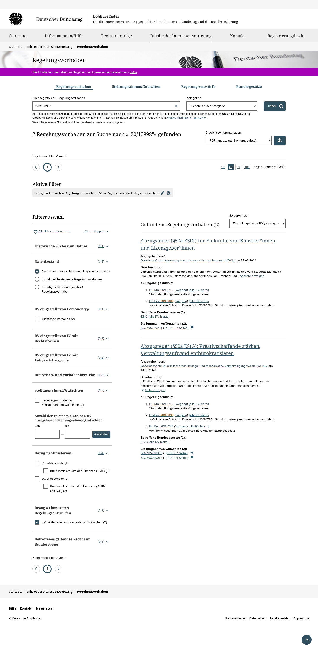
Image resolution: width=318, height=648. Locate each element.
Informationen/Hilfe (64, 35)
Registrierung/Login (286, 35)
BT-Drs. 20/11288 (161, 426)
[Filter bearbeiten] (162, 192)
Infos (133, 72)
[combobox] (221, 106)
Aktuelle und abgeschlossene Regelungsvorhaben (76, 271)
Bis (67, 426)
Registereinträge (116, 35)
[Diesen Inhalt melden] (192, 328)
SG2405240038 (151, 453)
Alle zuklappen (94, 231)
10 (223, 167)
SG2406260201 (151, 328)
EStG (144, 316)
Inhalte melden (280, 618)
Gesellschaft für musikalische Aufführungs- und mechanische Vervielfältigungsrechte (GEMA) (204, 366)
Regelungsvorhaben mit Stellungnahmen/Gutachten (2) (63, 402)
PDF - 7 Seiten (177, 328)
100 (247, 167)
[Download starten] (280, 140)
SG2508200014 (151, 457)
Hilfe (12, 608)
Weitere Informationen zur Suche (186, 117)
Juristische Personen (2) (58, 319)
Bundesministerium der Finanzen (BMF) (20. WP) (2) (77, 489)
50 (239, 167)
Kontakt (237, 35)
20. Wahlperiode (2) (55, 478)
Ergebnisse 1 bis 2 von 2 (49, 156)
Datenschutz (258, 618)
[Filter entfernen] (168, 192)
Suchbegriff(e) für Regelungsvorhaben (58, 98)
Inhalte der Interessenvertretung (181, 35)
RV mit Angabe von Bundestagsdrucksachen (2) (74, 522)
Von (37, 426)
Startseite (17, 35)
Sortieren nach (239, 215)
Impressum (301, 618)
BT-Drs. (161, 301)
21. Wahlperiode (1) (55, 463)
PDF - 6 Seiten (177, 457)
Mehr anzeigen (254, 276)
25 (231, 167)
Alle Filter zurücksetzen (54, 231)
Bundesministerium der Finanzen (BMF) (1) (80, 471)
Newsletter (45, 608)
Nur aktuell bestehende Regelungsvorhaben (72, 279)
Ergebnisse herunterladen (223, 132)
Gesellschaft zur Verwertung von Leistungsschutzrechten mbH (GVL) (188, 260)
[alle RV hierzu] (199, 289)
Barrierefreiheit (235, 618)
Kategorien (193, 98)
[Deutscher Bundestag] (48, 19)
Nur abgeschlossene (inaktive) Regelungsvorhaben (62, 289)
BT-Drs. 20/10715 (161, 289)
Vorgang (181, 289)
